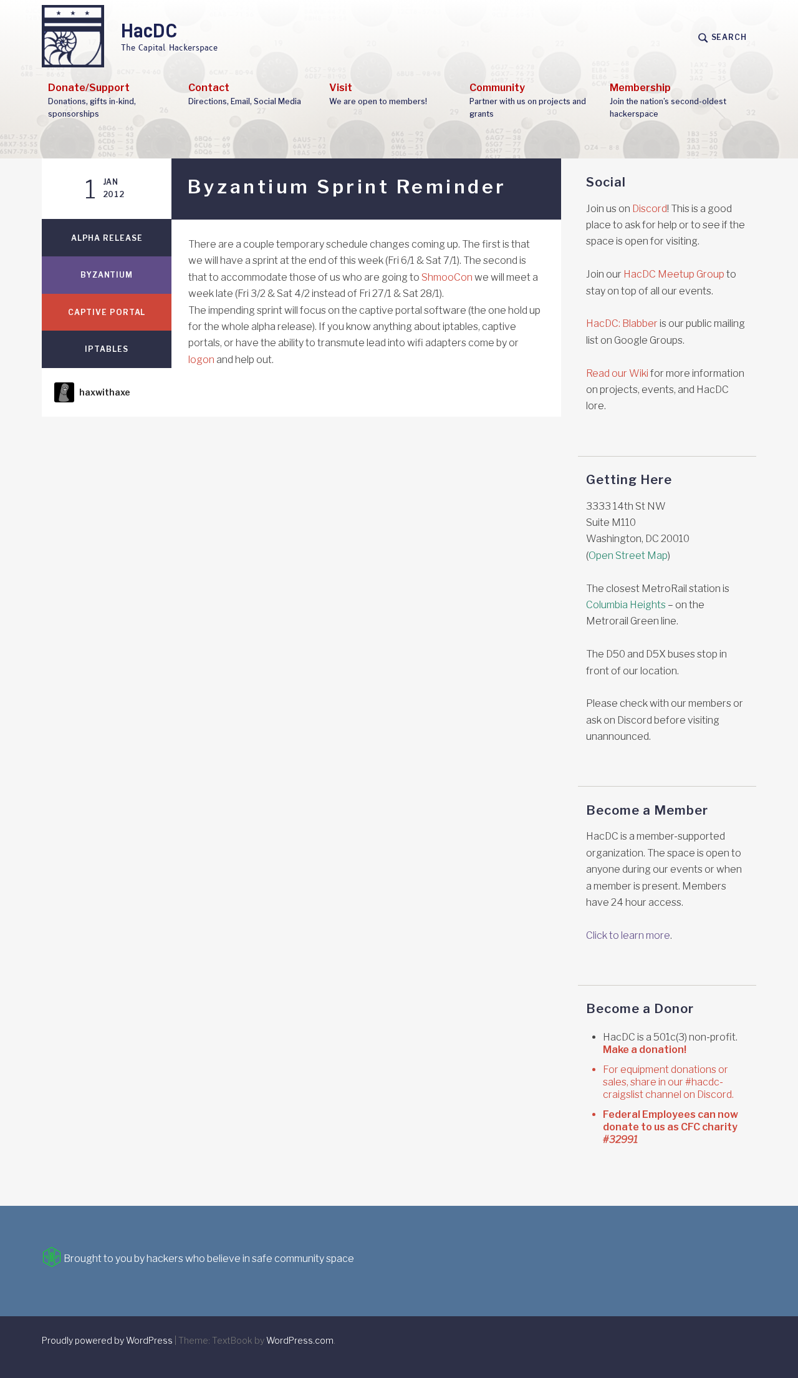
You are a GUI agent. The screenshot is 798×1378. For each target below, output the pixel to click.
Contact (244, 94)
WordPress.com (300, 1340)
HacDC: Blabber (622, 323)
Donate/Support (92, 100)
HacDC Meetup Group (673, 274)
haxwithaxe (104, 392)
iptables (106, 349)
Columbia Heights (626, 605)
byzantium (106, 274)
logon (201, 360)
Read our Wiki (617, 373)
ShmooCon (447, 277)
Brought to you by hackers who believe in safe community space (208, 1258)
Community (527, 100)
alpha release (107, 238)
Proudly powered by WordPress (107, 1340)
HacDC (149, 31)
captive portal (107, 312)
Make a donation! (644, 1049)
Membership (668, 100)
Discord (649, 209)
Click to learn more (628, 935)
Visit (378, 94)
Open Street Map (628, 555)
